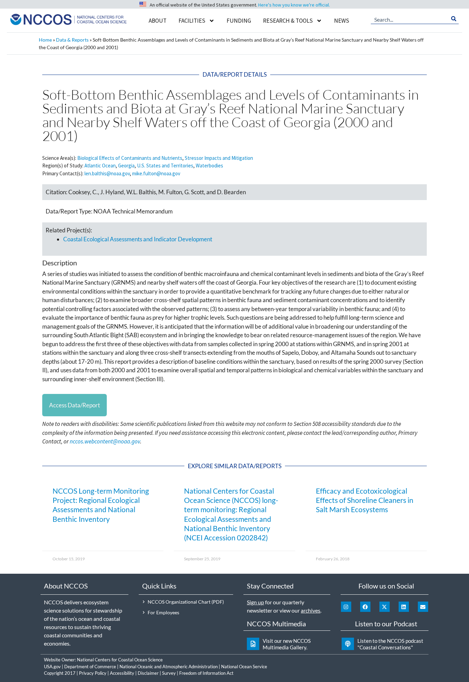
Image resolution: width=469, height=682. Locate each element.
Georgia (126, 165)
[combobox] (410, 19)
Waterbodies (209, 165)
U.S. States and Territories (165, 165)
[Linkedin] (404, 607)
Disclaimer (148, 673)
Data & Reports (72, 40)
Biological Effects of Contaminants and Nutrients (129, 158)
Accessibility (122, 673)
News (341, 20)
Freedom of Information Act (206, 673)
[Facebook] (365, 607)
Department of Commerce (90, 666)
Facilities (192, 20)
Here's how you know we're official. (294, 5)
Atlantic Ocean (100, 165)
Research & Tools (288, 20)
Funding (239, 20)
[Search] (454, 19)
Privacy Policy (92, 673)
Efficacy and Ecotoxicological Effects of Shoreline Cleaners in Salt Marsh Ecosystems (364, 500)
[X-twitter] (384, 607)
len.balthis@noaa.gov (107, 173)
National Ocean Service (244, 666)
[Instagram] (346, 607)
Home (45, 40)
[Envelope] (423, 607)
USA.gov (52, 666)
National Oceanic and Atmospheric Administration (168, 666)
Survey (169, 673)
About (158, 20)
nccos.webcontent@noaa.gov (105, 441)
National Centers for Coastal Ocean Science (120, 659)
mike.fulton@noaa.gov (156, 173)
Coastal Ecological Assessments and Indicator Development (137, 239)
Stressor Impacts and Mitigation (219, 158)
